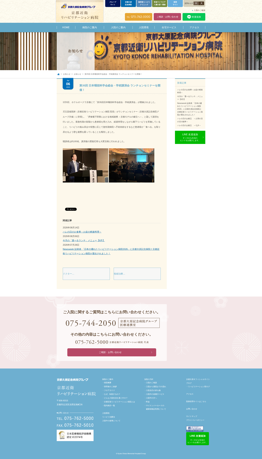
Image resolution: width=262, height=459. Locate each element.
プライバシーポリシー (195, 420)
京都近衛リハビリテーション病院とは (119, 402)
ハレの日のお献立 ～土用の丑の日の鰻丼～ (190, 120)
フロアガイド (109, 390)
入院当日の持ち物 (153, 390)
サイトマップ (191, 416)
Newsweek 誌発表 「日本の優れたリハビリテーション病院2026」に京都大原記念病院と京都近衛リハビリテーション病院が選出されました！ (190, 109)
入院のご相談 (199, 10)
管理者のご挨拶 (110, 387)
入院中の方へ (151, 398)
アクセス (189, 394)
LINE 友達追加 (190, 137)
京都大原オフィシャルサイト (198, 379)
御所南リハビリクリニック (144, 3)
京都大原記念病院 (128, 3)
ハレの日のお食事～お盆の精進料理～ (82, 231)
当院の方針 (148, 379)
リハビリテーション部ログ (199, 387)
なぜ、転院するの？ (112, 394)
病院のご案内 (107, 379)
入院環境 (105, 413)
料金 (148, 402)
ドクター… (68, 273)
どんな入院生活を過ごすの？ (116, 398)
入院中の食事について (111, 421)
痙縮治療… (119, 273)
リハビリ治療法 (108, 417)
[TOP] (58, 74)
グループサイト (112, 3)
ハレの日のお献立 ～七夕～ (189, 125)
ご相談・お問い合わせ (167, 16)
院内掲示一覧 (109, 405)
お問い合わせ (191, 409)
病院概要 (107, 383)
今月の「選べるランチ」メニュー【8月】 (84, 240)
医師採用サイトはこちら (196, 401)
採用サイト (175, 3)
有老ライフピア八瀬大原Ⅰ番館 (160, 3)
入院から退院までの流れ (156, 387)
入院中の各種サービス (155, 394)
